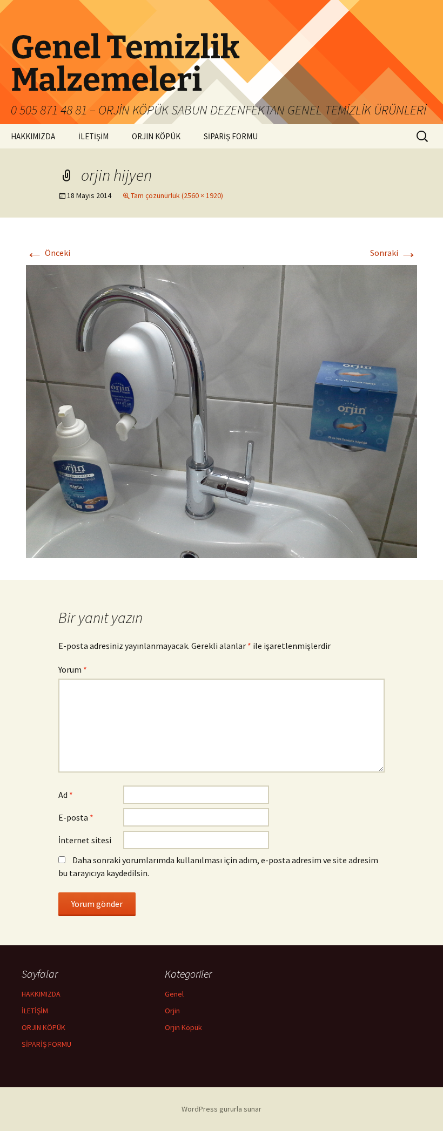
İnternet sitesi (84, 840)
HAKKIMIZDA (33, 136)
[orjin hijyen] (221, 410)
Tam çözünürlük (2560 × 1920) (177, 195)
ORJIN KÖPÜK (156, 136)
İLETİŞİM (93, 136)
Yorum (72, 669)
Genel (174, 994)
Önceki (48, 252)
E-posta (75, 817)
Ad (65, 794)
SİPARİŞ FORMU (231, 136)
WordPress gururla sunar (221, 1109)
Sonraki (393, 252)
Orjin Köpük (183, 1027)
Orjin (172, 1010)
